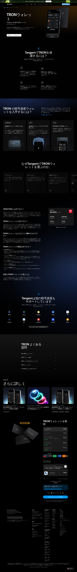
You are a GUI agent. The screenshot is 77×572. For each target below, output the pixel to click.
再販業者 (61, 516)
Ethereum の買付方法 (47, 547)
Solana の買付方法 (47, 550)
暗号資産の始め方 (35, 511)
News (61, 523)
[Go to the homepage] (9, 4)
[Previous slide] (4, 183)
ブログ (61, 521)
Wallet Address (54, 525)
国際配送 (61, 515)
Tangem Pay (34, 530)
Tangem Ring (34, 534)
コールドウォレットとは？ (37, 513)
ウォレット (27, 4)
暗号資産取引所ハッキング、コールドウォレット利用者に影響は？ (13, 408)
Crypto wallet (61, 411)
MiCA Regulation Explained (35, 526)
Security (61, 513)
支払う (35, 4)
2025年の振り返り (63, 531)
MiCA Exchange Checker (37, 523)
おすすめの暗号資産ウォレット (37, 516)
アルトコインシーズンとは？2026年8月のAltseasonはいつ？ (38, 408)
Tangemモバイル (35, 532)
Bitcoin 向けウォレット (47, 513)
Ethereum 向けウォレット (47, 516)
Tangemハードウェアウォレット (37, 536)
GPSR (53, 516)
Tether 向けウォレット (47, 524)
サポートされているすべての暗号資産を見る (37, 326)
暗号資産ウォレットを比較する (37, 518)
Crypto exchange (55, 411)
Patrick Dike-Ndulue (6, 405)
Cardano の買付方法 (47, 552)
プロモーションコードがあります (63, 478)
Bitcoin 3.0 (54, 520)
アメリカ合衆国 (57, 481)
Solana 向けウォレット (47, 519)
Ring (31, 4)
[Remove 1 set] (44, 461)
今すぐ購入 (48, 1)
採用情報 (61, 533)
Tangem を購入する (66, 4)
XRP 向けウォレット (47, 521)
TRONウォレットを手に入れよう (14, 35)
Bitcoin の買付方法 (47, 544)
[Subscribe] (21, 517)
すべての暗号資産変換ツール (47, 538)
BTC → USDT (47, 532)
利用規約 (54, 511)
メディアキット (63, 528)
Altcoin (53, 522)
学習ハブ (61, 524)
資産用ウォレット (47, 527)
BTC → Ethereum (47, 535)
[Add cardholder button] (65, 466)
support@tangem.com (11, 513)
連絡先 (61, 534)
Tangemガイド (63, 529)
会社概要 (61, 511)
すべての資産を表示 (47, 560)
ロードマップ (62, 526)
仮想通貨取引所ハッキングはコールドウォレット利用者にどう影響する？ (62, 408)
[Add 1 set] (50, 461)
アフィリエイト (63, 518)
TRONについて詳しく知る (60, 227)
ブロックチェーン (6, 411)
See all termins (53, 527)
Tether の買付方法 (47, 558)
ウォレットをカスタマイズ (65, 519)
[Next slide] (72, 183)
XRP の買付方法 (47, 555)
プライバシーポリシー (54, 514)
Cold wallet (67, 411)
